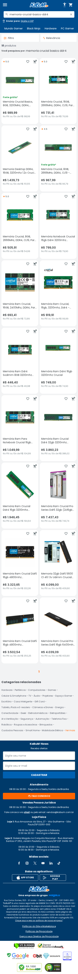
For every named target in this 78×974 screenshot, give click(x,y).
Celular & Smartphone (13, 695)
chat (27, 812)
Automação (42, 718)
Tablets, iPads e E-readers (15, 707)
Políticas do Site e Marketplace (39, 926)
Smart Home (33, 730)
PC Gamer (67, 28)
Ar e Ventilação (9, 718)
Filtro (11, 38)
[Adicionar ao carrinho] (35, 61)
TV (29, 695)
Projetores (47, 695)
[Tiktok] (59, 863)
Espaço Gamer (63, 695)
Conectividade (9, 713)
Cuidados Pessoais (12, 730)
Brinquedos (46, 724)
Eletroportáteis (57, 713)
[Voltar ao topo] (39, 889)
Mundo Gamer (13, 28)
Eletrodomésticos (38, 713)
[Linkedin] (51, 863)
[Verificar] (24, 946)
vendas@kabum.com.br (60, 812)
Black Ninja (33, 28)
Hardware (51, 28)
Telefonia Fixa (59, 718)
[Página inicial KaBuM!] (39, 5)
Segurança (26, 718)
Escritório (6, 701)
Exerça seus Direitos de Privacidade (39, 936)
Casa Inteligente (23, 701)
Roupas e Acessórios (25, 724)
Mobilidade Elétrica (52, 730)
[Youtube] (43, 863)
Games (52, 690)
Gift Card (39, 701)
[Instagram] (27, 863)
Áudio (37, 695)
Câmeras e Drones (42, 707)
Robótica (6, 724)
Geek (23, 713)
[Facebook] (19, 863)
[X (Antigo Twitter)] (35, 863)
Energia (59, 707)
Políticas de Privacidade (39, 931)
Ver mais (70, 730)
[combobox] (39, 14)
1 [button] (39, 672)
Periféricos (20, 690)
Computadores (36, 690)
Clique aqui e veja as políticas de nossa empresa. (39, 920)
